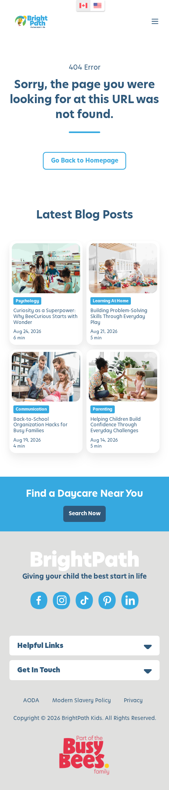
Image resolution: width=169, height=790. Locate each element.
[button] (155, 21)
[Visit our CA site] (83, 5)
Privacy (133, 700)
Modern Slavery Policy (81, 700)
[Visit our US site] (97, 5)
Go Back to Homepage (84, 160)
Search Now (85, 513)
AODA (31, 700)
